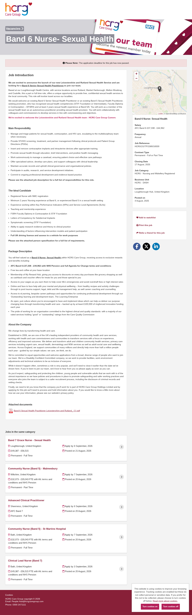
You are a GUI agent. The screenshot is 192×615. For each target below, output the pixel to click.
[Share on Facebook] (137, 246)
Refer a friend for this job (151, 233)
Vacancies (13, 28)
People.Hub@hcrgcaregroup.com (28, 601)
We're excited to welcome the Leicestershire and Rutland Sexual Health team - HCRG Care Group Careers (62, 117)
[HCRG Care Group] (18, 9)
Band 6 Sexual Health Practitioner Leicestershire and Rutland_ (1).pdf (47, 410)
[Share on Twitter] (146, 246)
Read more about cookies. (165, 601)
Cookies (9, 595)
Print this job (145, 225)
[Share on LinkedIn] (156, 246)
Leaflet (160, 113)
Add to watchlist (147, 217)
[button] (159, 89)
